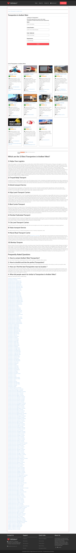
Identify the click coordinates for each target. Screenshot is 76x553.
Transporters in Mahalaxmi (13, 363)
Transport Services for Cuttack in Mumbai (16, 419)
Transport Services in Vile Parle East (15, 322)
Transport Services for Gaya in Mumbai (15, 430)
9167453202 (45, 115)
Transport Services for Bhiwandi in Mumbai (16, 410)
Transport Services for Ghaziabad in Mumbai (16, 431)
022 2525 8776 (46, 139)
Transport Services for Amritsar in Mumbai (16, 400)
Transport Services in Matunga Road (15, 311)
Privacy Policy (41, 543)
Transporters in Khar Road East (14, 359)
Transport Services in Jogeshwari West (15, 301)
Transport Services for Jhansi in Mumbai (16, 455)
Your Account (25, 543)
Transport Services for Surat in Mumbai (15, 503)
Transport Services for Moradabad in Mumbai (17, 476)
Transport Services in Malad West (14, 309)
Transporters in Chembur (13, 337)
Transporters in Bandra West (13, 328)
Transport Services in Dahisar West (15, 296)
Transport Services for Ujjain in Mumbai (15, 512)
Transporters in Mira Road (13, 372)
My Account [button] (53, 3)
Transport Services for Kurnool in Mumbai (16, 464)
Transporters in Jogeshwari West (14, 354)
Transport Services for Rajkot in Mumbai (16, 493)
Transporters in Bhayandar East (14, 329)
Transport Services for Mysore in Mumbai (16, 477)
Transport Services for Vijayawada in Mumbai (16, 520)
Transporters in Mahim (12, 364)
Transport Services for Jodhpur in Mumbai (16, 457)
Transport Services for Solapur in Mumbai (16, 500)
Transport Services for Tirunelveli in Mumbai (16, 508)
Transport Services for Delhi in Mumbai (15, 422)
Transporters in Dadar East (13, 341)
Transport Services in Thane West (14, 320)
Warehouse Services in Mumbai (14, 529)
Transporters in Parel (12, 374)
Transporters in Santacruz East (14, 377)
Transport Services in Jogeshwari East (15, 300)
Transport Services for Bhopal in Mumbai (16, 412)
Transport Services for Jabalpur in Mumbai (16, 446)
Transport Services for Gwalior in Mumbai (16, 440)
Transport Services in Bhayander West (15, 287)
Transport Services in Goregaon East (15, 297)
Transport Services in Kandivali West (15, 304)
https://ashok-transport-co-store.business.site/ (44, 90)
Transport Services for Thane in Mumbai (16, 504)
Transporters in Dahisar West (13, 345)
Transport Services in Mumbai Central (15, 314)
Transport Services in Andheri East (14, 281)
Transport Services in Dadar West (14, 293)
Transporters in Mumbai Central (14, 373)
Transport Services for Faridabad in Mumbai (16, 427)
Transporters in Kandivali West (14, 356)
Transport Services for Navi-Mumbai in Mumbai (17, 482)
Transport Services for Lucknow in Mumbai (16, 467)
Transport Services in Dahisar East (14, 295)
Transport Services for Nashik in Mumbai (16, 481)
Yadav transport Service (59, 102)
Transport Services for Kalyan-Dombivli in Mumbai (18, 458)
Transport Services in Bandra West (14, 284)
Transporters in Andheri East (13, 324)
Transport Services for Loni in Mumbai (15, 466)
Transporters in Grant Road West (14, 351)
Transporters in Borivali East (13, 332)
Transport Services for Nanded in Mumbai (16, 480)
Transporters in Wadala (12, 385)
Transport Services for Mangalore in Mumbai (16, 472)
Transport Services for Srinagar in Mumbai (16, 502)
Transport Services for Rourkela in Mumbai (16, 495)
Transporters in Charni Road (13, 336)
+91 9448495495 (16, 141)
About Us (41, 3)
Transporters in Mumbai (34, 235)
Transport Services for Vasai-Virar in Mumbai (16, 518)
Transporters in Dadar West (13, 342)
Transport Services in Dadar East (14, 292)
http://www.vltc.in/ (63, 90)
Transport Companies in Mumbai (14, 278)
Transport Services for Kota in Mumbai (15, 463)
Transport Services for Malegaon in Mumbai (16, 471)
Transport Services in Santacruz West (15, 318)
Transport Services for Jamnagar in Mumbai (16, 453)
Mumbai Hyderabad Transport (30, 102)
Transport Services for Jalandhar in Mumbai (16, 449)
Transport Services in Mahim (13, 306)
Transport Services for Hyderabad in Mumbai (16, 444)
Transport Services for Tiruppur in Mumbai (16, 509)
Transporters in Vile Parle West (14, 383)
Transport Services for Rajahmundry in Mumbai (17, 491)
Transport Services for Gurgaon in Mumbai (16, 437)
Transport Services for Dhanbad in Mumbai (16, 423)
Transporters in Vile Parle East (13, 382)
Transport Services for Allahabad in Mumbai (16, 396)
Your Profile (25, 545)
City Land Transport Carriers (44, 102)
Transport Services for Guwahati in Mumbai (16, 439)
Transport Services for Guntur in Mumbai (16, 436)
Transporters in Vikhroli (12, 381)
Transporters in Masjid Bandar (14, 369)
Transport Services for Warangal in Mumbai (16, 522)
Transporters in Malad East (13, 365)
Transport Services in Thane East (14, 319)
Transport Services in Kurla (13, 305)
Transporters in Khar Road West (14, 360)
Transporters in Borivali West (13, 333)
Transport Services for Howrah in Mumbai (16, 441)
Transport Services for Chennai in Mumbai (16, 417)
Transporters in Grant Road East (14, 350)
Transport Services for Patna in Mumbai (15, 486)
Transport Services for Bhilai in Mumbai (15, 409)
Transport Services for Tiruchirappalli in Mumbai (17, 507)
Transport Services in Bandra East (14, 283)
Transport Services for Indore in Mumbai (16, 445)
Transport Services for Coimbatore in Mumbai (17, 418)
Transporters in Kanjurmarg (13, 358)
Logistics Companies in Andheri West (15, 525)
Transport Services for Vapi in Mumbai (15, 516)
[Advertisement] (38, 54)
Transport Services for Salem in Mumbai (15, 498)
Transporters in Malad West (13, 367)
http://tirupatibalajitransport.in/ (30, 91)
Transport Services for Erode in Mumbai (15, 426)
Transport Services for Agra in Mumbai (15, 390)
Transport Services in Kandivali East (15, 302)
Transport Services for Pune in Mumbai (15, 489)
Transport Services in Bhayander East (15, 286)
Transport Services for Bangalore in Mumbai (16, 404)
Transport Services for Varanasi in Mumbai (16, 517)
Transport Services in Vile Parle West (15, 323)
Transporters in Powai (12, 376)
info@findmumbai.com (12, 546)
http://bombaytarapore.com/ (29, 144)
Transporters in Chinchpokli (13, 338)
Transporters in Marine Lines (13, 368)
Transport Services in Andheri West (15, 282)
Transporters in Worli (12, 386)
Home (36, 3)
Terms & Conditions (42, 538)
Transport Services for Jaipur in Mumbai (16, 448)
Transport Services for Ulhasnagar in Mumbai (17, 513)
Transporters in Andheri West (16, 11)
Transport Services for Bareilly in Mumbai (16, 405)
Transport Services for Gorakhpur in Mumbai (16, 432)
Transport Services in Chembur (14, 291)
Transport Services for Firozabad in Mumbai (16, 428)
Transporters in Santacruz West (14, 378)
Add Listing (63, 3)
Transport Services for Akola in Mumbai (15, 394)
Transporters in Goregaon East (14, 347)
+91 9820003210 (62, 89)
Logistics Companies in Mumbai (14, 527)
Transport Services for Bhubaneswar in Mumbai (17, 413)
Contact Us (46, 3)
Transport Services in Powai (13, 315)
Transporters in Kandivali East (13, 355)
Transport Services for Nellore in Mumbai (16, 484)
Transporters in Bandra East (13, 327)
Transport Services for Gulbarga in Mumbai (16, 435)
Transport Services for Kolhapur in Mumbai (16, 462)
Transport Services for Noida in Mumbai (15, 485)
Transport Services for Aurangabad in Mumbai (17, 403)
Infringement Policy (42, 548)
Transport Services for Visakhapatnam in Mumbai (17, 521)
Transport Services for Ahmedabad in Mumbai (17, 391)
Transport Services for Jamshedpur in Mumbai (17, 454)
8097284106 (30, 142)
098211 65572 (62, 114)
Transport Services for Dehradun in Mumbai (16, 421)
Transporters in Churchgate (13, 340)
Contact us (25, 538)
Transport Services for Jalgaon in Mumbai (16, 450)
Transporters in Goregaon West (14, 349)
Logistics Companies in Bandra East (15, 526)
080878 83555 (15, 115)
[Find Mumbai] (12, 3)
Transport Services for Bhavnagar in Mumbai (16, 408)
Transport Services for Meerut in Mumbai (16, 473)
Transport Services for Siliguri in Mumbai (16, 499)
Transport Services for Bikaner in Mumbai (16, 414)
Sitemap (24, 548)
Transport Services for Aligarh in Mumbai (16, 395)
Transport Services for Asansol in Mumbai (16, 401)
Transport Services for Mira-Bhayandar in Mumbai (17, 475)
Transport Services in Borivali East (14, 288)
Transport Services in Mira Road (14, 313)
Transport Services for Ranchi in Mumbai (16, 494)
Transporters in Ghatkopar (13, 346)
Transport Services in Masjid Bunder (15, 310)
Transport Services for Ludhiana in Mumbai (16, 468)
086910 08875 (31, 114)
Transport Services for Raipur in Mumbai (16, 490)
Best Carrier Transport (13, 102)
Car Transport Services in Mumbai (14, 387)
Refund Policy (41, 545)
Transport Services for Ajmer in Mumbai (15, 392)
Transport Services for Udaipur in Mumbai (16, 511)
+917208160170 (31, 89)
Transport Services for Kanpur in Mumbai (16, 459)
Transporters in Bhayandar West (14, 331)
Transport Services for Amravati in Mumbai (16, 399)
